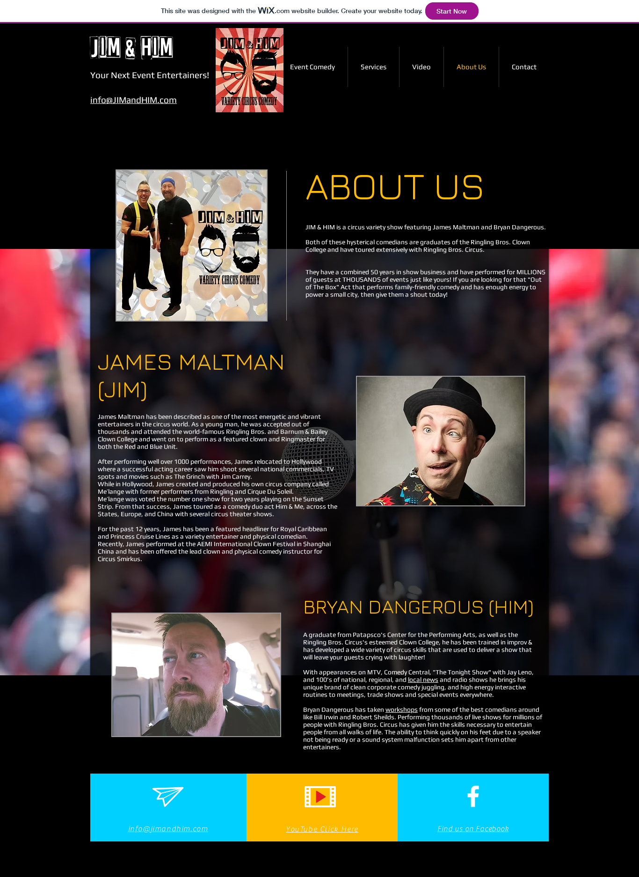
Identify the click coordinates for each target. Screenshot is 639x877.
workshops (401, 709)
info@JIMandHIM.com (133, 100)
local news (423, 679)
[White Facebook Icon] (473, 796)
